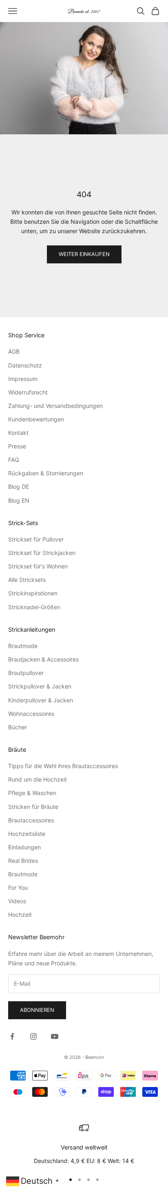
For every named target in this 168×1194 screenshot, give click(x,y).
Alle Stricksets (27, 579)
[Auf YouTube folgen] (55, 1036)
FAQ (13, 459)
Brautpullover (26, 672)
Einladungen (24, 847)
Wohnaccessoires (31, 713)
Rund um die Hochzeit (37, 779)
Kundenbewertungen (36, 419)
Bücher (17, 727)
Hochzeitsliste (26, 833)
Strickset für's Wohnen (38, 566)
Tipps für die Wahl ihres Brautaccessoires (63, 765)
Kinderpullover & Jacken (40, 700)
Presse (17, 446)
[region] (84, 1144)
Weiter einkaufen (84, 254)
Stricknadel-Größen (34, 607)
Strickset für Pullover (36, 539)
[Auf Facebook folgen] (12, 1036)
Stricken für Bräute (33, 806)
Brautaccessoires (31, 820)
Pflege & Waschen (32, 792)
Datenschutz (25, 365)
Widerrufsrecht (28, 392)
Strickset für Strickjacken (41, 552)
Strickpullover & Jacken (39, 686)
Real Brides (23, 860)
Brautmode (23, 645)
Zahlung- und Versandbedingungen (55, 405)
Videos (17, 901)
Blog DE (18, 486)
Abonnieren (37, 1010)
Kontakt (18, 432)
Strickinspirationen (32, 593)
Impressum (23, 378)
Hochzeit (20, 914)
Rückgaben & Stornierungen (45, 473)
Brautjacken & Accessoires (43, 659)
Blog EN (18, 500)
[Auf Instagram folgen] (33, 1036)
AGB (14, 351)
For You (18, 887)
